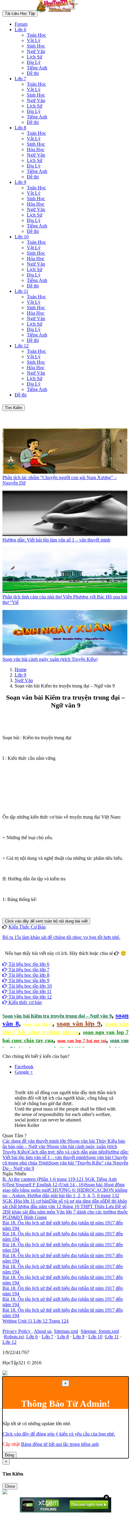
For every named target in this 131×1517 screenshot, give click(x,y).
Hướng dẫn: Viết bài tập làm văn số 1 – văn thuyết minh (56, 539)
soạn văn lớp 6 (37, 1024)
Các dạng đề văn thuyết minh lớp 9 (36, 1141)
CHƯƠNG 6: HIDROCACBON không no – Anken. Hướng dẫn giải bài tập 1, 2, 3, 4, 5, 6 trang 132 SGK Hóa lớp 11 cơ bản (64, 1195)
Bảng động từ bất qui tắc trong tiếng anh (60, 1444)
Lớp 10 (22, 236)
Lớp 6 (20, 29)
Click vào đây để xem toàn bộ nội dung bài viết (46, 921)
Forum (21, 24)
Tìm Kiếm (13, 408)
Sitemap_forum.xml (100, 1331)
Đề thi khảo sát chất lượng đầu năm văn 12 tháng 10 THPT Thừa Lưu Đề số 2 (64, 1206)
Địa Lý (34, 62)
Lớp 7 (20, 78)
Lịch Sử (34, 56)
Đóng (9, 1455)
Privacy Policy (17, 1331)
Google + (24, 1072)
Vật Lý (34, 40)
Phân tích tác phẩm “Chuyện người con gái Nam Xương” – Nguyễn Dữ (59, 480)
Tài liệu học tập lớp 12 (29, 996)
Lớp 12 (22, 345)
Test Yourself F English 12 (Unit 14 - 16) (45, 1184)
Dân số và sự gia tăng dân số (76, 1201)
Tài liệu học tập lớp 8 (28, 975)
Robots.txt (14, 1336)
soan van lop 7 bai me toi (81, 1040)
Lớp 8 (20, 127)
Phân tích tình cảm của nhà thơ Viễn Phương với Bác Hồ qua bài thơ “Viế (64, 599)
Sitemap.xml (66, 1331)
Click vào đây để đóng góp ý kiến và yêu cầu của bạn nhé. (58, 1433)
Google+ (68, 958)
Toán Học (36, 35)
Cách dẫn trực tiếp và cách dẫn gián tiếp (66, 1151)
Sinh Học (36, 45)
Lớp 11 (21, 291)
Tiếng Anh (37, 67)
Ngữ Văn (36, 51)
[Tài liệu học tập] (59, 13)
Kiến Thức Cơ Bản (27, 926)
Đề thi (33, 73)
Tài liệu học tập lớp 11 (29, 991)
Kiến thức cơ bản (24, 1002)
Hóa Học (35, 149)
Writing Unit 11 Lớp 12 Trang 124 (35, 1320)
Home (21, 669)
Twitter (85, 958)
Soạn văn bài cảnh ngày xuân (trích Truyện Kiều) (49, 659)
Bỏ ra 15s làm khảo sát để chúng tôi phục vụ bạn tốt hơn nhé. (61, 937)
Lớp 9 (20, 182)
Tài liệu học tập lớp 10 (29, 986)
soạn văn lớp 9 (79, 1023)
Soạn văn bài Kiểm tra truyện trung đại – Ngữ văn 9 (57, 1016)
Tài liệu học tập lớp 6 (28, 964)
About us (42, 1331)
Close (10, 1486)
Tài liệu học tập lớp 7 (28, 969)
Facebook (49, 958)
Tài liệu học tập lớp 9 (28, 980)
